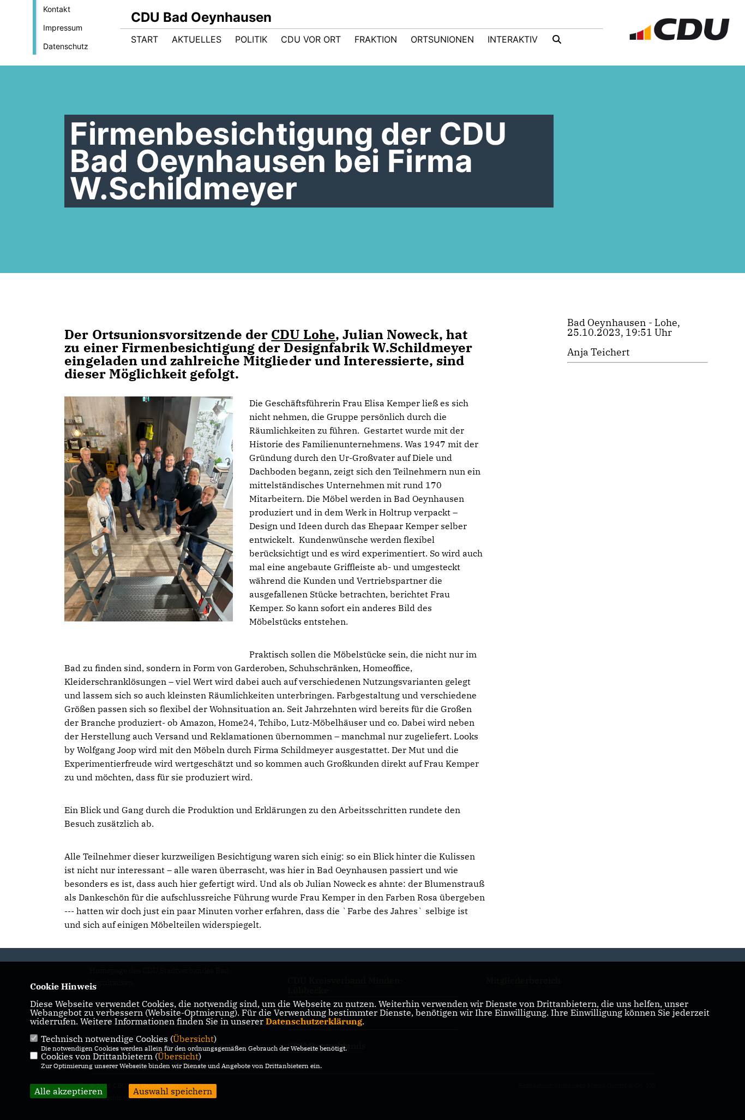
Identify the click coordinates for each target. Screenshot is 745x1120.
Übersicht (193, 1038)
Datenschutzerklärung (314, 1021)
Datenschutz (65, 46)
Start (144, 39)
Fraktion (376, 39)
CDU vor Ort (311, 39)
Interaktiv (513, 39)
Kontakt (56, 9)
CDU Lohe (303, 334)
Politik (251, 39)
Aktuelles (196, 39)
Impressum (62, 27)
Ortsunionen (442, 39)
